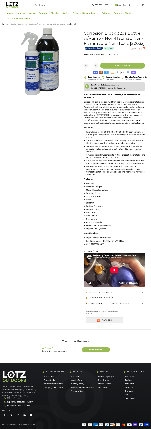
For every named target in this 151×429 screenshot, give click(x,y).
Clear (77, 5)
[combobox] (56, 5)
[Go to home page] (12, 4)
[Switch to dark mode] (130, 5)
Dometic (129, 391)
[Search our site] (36, 5)
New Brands (103, 380)
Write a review (96, 349)
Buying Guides (104, 383)
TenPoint (129, 387)
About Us (75, 376)
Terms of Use (77, 391)
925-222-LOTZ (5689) (99, 88)
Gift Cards (103, 387)
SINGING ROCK (132, 398)
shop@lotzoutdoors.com (117, 88)
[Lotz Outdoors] (14, 376)
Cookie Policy (77, 380)
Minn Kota (129, 383)
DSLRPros (129, 376)
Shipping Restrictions (54, 387)
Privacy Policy (77, 383)
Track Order (50, 380)
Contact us (49, 376)
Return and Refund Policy (82, 387)
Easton (128, 380)
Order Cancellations (53, 383)
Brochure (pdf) (91, 251)
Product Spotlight (106, 376)
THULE (128, 394)
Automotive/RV (11, 24)
